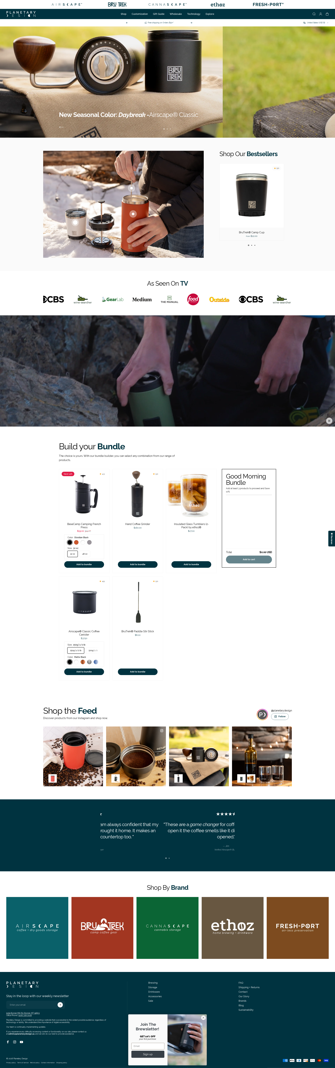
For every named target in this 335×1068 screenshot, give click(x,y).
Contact (243, 991)
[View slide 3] (254, 245)
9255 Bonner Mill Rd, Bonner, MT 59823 (23, 1013)
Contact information (48, 1062)
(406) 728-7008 (25, 1015)
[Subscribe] (60, 1004)
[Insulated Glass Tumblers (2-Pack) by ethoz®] (191, 494)
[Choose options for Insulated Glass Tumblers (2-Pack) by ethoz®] (251, 778)
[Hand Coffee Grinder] (138, 494)
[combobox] (316, 22)
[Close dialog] (203, 1017)
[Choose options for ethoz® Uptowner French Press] (115, 778)
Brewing (153, 982)
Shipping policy (61, 1062)
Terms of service (23, 1062)
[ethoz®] (217, 4)
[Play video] (167, 372)
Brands (242, 1000)
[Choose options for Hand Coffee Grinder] (178, 778)
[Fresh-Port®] (268, 4)
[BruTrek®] (117, 4)
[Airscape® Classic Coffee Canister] (84, 601)
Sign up (148, 1054)
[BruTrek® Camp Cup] (252, 195)
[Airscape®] (66, 4)
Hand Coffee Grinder (137, 524)
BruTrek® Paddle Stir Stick (137, 631)
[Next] (191, 22)
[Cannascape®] (167, 4)
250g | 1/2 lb (75, 650)
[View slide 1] (248, 245)
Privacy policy (11, 1062)
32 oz (72, 554)
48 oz (84, 554)
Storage (152, 987)
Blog (241, 1005)
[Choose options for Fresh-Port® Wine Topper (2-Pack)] (241, 778)
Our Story (244, 996)
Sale (150, 1000)
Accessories (155, 996)
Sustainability (246, 1009)
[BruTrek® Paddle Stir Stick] (138, 601)
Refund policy (35, 1062)
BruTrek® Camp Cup (251, 232)
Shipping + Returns (249, 987)
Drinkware (154, 991)
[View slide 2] (251, 245)
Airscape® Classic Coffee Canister (84, 633)
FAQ (241, 982)
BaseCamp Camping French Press (84, 525)
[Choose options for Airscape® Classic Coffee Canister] (52, 778)
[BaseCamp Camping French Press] (84, 494)
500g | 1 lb (93, 650)
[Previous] (127, 22)
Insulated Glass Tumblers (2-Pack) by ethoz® (191, 525)
